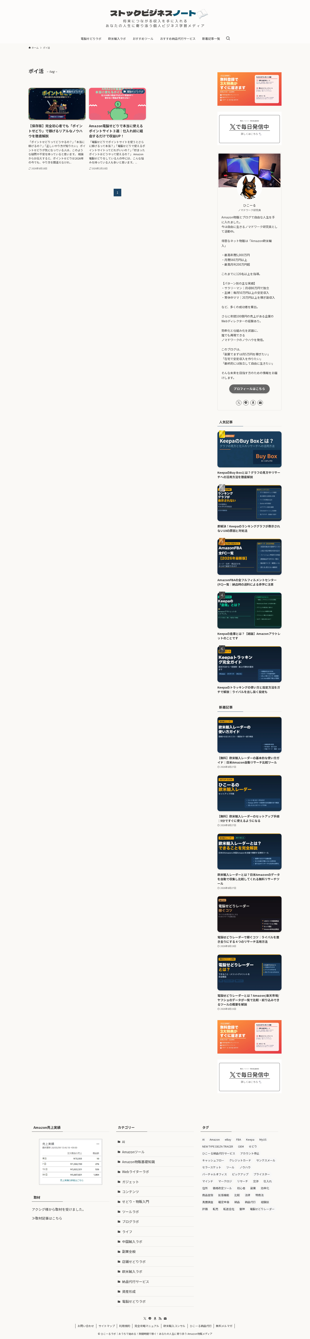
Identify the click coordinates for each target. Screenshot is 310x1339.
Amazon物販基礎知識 (138, 1161)
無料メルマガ (224, 1326)
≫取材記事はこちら (47, 1218)
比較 (237, 1195)
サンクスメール (265, 1160)
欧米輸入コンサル (174, 1326)
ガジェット (130, 1181)
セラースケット (211, 1167)
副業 (253, 1188)
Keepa (250, 1139)
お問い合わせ (86, 1326)
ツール (230, 1167)
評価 (205, 1209)
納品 (237, 1202)
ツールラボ (130, 1211)
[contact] (260, 402)
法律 (247, 1195)
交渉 (256, 1181)
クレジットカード (240, 1160)
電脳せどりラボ (134, 1301)
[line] (246, 402)
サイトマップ (106, 1326)
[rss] (160, 1318)
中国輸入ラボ (132, 1241)
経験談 (265, 1202)
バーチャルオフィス (214, 1174)
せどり (253, 1146)
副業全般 (129, 1251)
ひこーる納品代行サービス (218, 1153)
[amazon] (253, 402)
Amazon (215, 1139)
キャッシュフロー (213, 1160)
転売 (215, 1209)
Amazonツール (133, 1151)
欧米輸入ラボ (132, 1271)
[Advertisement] (239, 1247)
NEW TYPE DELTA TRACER (217, 1146)
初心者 (241, 1188)
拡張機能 (223, 1195)
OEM (241, 1146)
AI (123, 1141)
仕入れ (268, 1181)
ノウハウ (245, 1167)
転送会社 (228, 1209)
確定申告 (223, 1202)
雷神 (242, 1209)
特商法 (259, 1195)
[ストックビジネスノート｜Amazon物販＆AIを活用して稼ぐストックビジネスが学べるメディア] (155, 17)
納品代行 (250, 1202)
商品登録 (207, 1195)
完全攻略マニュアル (147, 1326)
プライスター (261, 1174)
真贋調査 (207, 1202)
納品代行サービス (135, 1281)
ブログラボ (130, 1221)
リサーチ (242, 1181)
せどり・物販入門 (135, 1201)
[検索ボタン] (228, 38)
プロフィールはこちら (249, 389)
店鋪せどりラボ (134, 1261)
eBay (228, 1139)
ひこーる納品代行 (201, 1326)
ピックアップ (240, 1174)
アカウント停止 (249, 1153)
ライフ (127, 1231)
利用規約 (124, 1326)
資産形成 (129, 1291)
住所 (205, 1188)
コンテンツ (130, 1191)
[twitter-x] (238, 402)
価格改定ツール (222, 1188)
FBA (238, 1139)
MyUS (263, 1139)
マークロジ (225, 1181)
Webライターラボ (135, 1171)
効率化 (265, 1188)
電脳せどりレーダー (262, 1209)
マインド (207, 1181)
